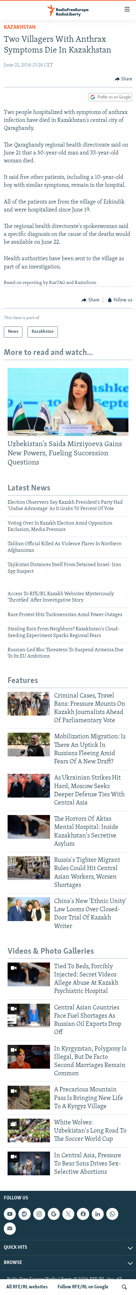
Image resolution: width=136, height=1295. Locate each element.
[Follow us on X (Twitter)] (68, 1214)
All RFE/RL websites (27, 1287)
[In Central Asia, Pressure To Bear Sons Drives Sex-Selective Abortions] (29, 1163)
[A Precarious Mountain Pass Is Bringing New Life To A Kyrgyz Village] (29, 1097)
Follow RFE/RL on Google (83, 1287)
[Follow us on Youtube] (10, 1214)
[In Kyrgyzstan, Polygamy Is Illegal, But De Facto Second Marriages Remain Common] (29, 1057)
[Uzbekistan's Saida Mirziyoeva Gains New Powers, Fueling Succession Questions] (68, 402)
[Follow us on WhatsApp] (112, 1214)
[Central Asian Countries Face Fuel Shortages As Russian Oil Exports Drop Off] (29, 1015)
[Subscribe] (10, 1229)
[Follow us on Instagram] (39, 1214)
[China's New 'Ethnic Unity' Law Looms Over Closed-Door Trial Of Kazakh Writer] (29, 909)
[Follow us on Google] (54, 1214)
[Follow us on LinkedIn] (98, 1214)
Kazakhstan (20, 27)
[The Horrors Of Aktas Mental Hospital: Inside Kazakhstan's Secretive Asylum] (29, 827)
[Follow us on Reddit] (24, 1214)
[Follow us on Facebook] (83, 1214)
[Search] (124, 1287)
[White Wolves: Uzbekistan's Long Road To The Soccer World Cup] (29, 1130)
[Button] (124, 79)
